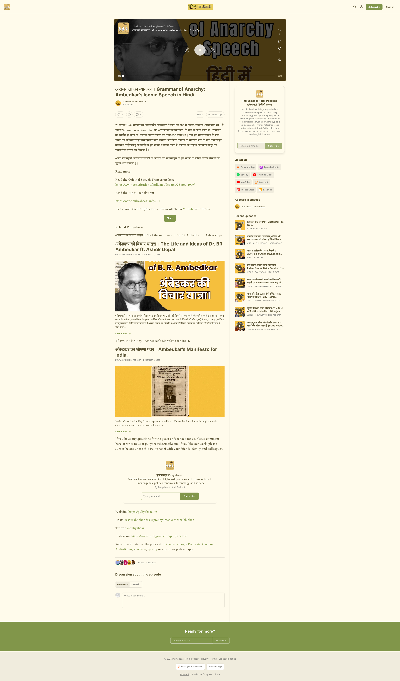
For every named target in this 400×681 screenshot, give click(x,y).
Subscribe (374, 6)
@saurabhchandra (137, 520)
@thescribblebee (182, 520)
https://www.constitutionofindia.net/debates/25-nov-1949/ (155, 184)
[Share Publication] (361, 7)
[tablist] (128, 584)
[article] (259, 225)
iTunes (171, 544)
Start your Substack (191, 666)
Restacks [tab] (135, 584)
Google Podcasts (188, 544)
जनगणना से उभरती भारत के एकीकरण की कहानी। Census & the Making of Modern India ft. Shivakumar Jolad (264, 281)
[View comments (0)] (279, 41)
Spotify (152, 549)
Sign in (390, 6)
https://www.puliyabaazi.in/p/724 (137, 201)
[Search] (355, 7)
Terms (213, 658)
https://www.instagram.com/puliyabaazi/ (159, 536)
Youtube (189, 209)
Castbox (207, 544)
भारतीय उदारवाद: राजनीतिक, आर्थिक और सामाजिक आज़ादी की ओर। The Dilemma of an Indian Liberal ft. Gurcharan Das (266, 238)
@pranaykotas (160, 520)
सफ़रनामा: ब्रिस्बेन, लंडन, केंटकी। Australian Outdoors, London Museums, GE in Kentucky (263, 252)
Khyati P (263, 229)
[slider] (199, 76)
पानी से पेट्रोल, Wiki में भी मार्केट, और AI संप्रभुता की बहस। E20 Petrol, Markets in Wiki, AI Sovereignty (265, 295)
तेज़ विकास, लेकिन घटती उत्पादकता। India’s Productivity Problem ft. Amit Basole (264, 266)
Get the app (215, 666)
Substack (184, 674)
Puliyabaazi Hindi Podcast (136, 101)
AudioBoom (123, 549)
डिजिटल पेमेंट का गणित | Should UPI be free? (265, 223)
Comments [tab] (122, 584)
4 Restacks (151, 562)
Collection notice (227, 658)
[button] (177, 50)
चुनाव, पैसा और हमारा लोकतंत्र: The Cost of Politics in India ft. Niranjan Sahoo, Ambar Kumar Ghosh (265, 310)
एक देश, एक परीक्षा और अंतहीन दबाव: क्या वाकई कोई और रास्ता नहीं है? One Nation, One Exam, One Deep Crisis (265, 324)
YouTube (139, 549)
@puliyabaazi (136, 528)
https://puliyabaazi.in (142, 511)
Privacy (204, 658)
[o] (239, 225)
